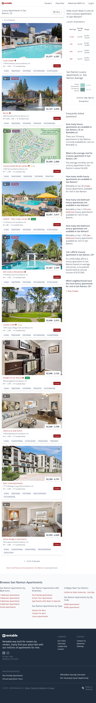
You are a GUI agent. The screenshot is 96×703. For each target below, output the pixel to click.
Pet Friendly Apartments (42, 595)
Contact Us (81, 641)
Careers (48, 3)
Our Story (62, 641)
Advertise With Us (76, 3)
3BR (71, 59)
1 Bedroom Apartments (10, 595)
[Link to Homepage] (7, 3)
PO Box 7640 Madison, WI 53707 (10, 657)
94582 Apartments (71, 607)
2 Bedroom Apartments (10, 598)
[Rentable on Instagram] (8, 654)
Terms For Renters (38, 688)
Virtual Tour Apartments (42, 598)
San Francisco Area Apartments (23, 568)
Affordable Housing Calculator (72, 674)
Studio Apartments (8, 607)
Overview (61, 643)
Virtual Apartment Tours (12, 679)
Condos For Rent (39, 613)
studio (87, 186)
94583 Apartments (71, 604)
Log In (91, 3)
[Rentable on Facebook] (4, 654)
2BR (71, 52)
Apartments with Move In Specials (46, 601)
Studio (72, 37)
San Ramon (39, 568)
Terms (27, 688)
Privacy (51, 688)
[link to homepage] (28, 635)
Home (8, 568)
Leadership (62, 646)
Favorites (60, 3)
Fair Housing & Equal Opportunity (74, 678)
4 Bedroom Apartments (10, 604)
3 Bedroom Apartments (10, 601)
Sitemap (80, 646)
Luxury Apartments (40, 616)
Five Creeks (73, 291)
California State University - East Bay (79, 592)
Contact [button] (57, 66)
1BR (71, 44)
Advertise (81, 643)
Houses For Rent (39, 610)
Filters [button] (57, 12)
